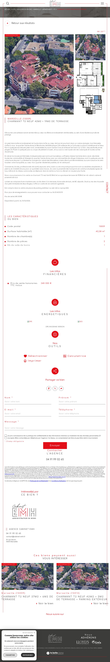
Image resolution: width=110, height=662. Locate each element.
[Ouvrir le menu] (102, 3)
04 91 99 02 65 (55, 459)
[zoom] (39, 114)
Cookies (99, 648)
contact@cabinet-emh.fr (15, 536)
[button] (90, 112)
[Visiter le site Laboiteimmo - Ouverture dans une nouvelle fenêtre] (55, 655)
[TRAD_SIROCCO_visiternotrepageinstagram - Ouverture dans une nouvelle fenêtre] (58, 622)
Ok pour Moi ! (28, 655)
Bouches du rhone (24, 9)
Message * (12, 422)
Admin (78, 648)
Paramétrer (10, 655)
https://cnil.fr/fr (9, 474)
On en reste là (28, 632)
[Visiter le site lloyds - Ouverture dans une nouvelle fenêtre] (82, 643)
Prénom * (65, 398)
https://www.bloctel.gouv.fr (57, 476)
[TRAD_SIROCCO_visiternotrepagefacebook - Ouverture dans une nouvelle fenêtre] (52, 622)
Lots (14, 9)
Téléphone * (67, 410)
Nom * (9, 398)
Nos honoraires (50, 648)
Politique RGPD (92, 648)
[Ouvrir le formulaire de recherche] (7, 3)
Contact (107, 187)
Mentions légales (69, 648)
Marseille (37, 9)
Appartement (47, 9)
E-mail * (10, 410)
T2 (54, 9)
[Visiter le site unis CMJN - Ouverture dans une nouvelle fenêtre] (96, 642)
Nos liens (84, 648)
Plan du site (59, 648)
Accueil (7, 9)
